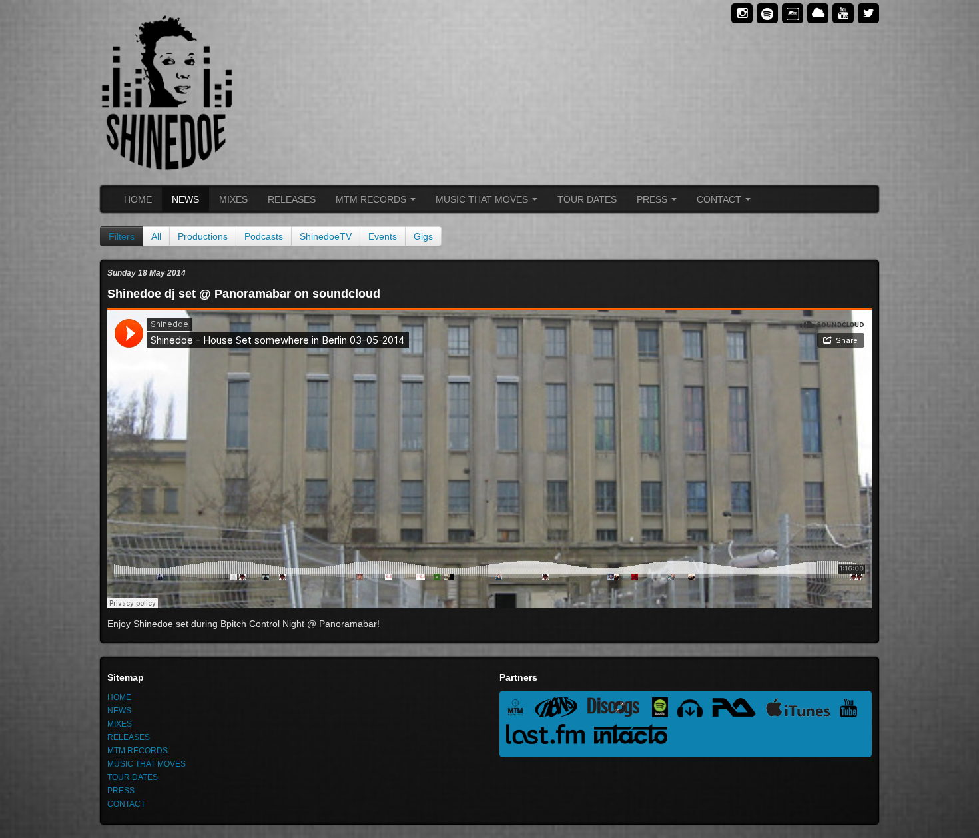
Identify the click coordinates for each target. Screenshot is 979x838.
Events (382, 236)
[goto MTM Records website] (520, 709)
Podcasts (263, 236)
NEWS (185, 199)
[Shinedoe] (290, 92)
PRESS (653, 199)
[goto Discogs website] (619, 709)
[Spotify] (767, 13)
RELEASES (292, 199)
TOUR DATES (587, 199)
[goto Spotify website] (665, 709)
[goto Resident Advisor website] (738, 709)
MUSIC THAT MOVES (483, 199)
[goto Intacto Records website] (634, 736)
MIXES (233, 199)
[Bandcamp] (792, 13)
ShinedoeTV (326, 236)
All (156, 236)
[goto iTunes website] (802, 709)
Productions (203, 236)
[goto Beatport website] (694, 709)
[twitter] (868, 13)
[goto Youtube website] (852, 709)
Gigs (423, 236)
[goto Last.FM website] (550, 736)
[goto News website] (560, 709)
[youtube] (843, 13)
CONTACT (720, 199)
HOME (138, 199)
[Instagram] (742, 13)
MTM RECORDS (372, 199)
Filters (122, 236)
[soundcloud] (817, 13)
